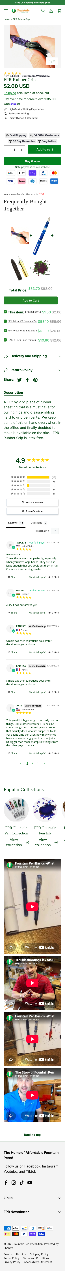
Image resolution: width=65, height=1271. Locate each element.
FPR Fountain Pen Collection (16, 830)
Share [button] (14, 577)
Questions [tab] (36, 522)
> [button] (44, 763)
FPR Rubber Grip (21, 19)
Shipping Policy (39, 1254)
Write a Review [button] (34, 502)
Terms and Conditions (36, 1258)
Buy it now (32, 161)
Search (8, 1254)
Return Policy (11, 1258)
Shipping (10, 93)
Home (7, 19)
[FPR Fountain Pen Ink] (45, 809)
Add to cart (44, 149)
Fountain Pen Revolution (28, 1243)
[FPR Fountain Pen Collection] (16, 809)
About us (21, 1254)
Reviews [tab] (13, 522)
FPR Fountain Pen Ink (45, 830)
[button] (51, 577)
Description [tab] (13, 392)
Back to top (32, 1135)
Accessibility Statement (38, 1261)
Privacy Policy (12, 1261)
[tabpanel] (32, 420)
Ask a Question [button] (34, 511)
